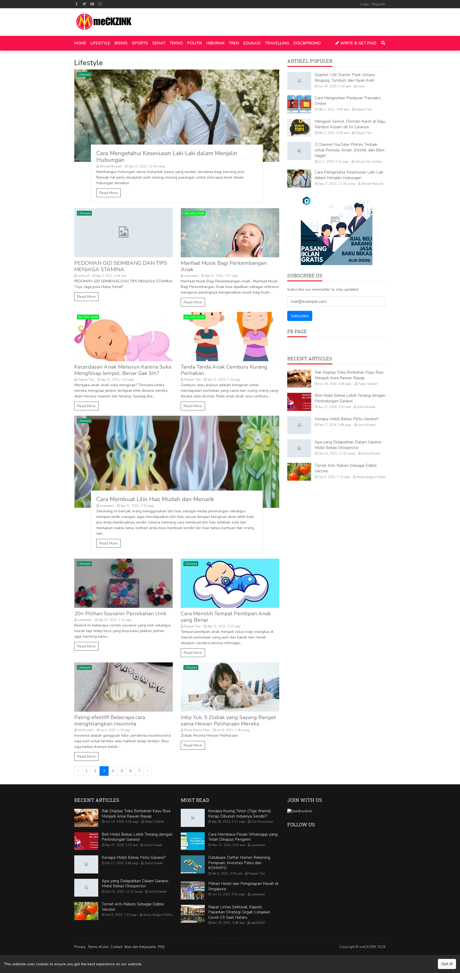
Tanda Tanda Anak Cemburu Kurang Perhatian (224, 370)
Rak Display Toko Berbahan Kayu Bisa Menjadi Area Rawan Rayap (349, 375)
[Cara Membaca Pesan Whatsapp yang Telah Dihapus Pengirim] (193, 841)
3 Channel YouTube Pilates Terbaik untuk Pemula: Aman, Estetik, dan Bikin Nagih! (349, 150)
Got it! (447, 964)
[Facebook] (76, 4)
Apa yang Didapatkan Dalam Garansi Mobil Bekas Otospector (348, 444)
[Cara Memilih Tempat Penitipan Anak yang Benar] (230, 583)
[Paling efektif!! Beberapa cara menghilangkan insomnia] (123, 687)
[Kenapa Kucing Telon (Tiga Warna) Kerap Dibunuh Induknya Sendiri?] (193, 818)
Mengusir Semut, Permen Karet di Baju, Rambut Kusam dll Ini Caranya (350, 124)
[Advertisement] (336, 530)
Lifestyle (84, 74)
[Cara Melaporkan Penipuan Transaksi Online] (299, 104)
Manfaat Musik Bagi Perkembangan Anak (224, 266)
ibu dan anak (194, 213)
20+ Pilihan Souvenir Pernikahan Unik (120, 613)
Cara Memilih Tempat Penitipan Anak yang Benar (226, 617)
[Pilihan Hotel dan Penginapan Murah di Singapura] (193, 890)
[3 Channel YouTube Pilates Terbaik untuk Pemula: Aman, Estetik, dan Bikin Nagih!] (299, 151)
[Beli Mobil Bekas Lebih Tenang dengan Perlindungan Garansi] (299, 402)
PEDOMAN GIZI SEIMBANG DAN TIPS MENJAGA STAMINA (120, 266)
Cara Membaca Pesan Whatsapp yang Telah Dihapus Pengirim (243, 837)
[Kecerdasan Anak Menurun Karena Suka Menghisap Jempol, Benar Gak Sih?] (123, 336)
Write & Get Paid (357, 43)
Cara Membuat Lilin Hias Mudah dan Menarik (155, 499)
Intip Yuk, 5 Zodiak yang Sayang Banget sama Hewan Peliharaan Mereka (228, 720)
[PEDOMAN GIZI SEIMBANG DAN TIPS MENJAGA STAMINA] (123, 232)
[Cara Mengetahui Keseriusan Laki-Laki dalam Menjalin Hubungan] (176, 115)
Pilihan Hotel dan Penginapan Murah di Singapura (243, 886)
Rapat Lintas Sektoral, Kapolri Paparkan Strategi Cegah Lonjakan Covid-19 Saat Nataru (239, 912)
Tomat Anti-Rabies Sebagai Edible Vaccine (133, 906)
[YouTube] (92, 4)
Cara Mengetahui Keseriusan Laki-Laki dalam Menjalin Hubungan (166, 156)
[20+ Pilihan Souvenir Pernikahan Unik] (123, 583)
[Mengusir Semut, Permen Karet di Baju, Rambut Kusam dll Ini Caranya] (299, 128)
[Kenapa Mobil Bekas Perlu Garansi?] (299, 425)
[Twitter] (84, 4)
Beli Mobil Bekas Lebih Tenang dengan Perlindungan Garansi (350, 398)
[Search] (382, 43)
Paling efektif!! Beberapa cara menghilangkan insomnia (109, 720)
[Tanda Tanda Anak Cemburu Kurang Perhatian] (230, 336)
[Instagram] (100, 4)
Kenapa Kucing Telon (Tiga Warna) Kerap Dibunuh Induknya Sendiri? (239, 813)
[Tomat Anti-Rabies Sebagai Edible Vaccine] (299, 472)
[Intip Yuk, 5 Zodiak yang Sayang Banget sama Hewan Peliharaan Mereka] (230, 687)
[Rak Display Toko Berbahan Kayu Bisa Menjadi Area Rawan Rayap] (299, 379)
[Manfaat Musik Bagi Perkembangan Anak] (230, 232)
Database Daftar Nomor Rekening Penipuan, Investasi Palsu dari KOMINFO (239, 863)
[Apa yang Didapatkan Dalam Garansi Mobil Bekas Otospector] (299, 448)
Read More (108, 192)
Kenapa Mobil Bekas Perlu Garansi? (347, 419)
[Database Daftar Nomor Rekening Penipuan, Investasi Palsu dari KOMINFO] (193, 864)
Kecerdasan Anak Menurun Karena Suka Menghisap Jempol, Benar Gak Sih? (122, 370)
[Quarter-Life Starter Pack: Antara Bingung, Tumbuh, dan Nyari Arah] (299, 81)
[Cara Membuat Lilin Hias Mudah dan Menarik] (176, 462)
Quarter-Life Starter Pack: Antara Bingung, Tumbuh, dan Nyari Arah (345, 77)
